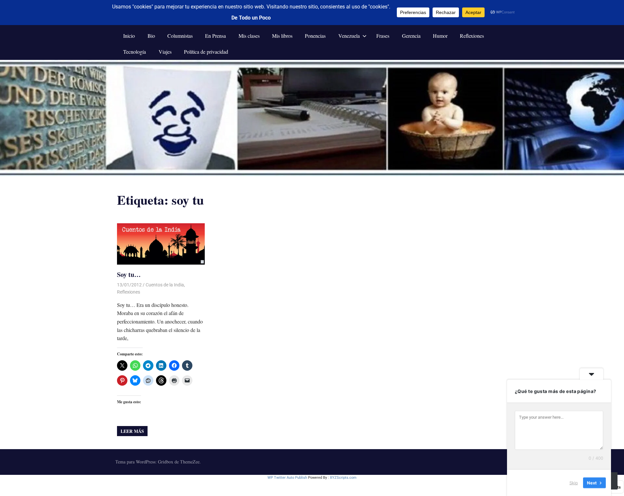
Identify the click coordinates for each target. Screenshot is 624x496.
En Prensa (215, 35)
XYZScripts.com (343, 477)
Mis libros (282, 35)
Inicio (129, 35)
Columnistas (180, 35)
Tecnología (134, 51)
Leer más (132, 431)
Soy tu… (129, 274)
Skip (573, 482)
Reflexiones (472, 35)
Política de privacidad (206, 51)
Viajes (165, 51)
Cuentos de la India (165, 284)
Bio (151, 35)
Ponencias (315, 35)
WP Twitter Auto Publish (287, 477)
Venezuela (349, 35)
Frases (382, 35)
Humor (440, 35)
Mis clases (249, 35)
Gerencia (411, 35)
